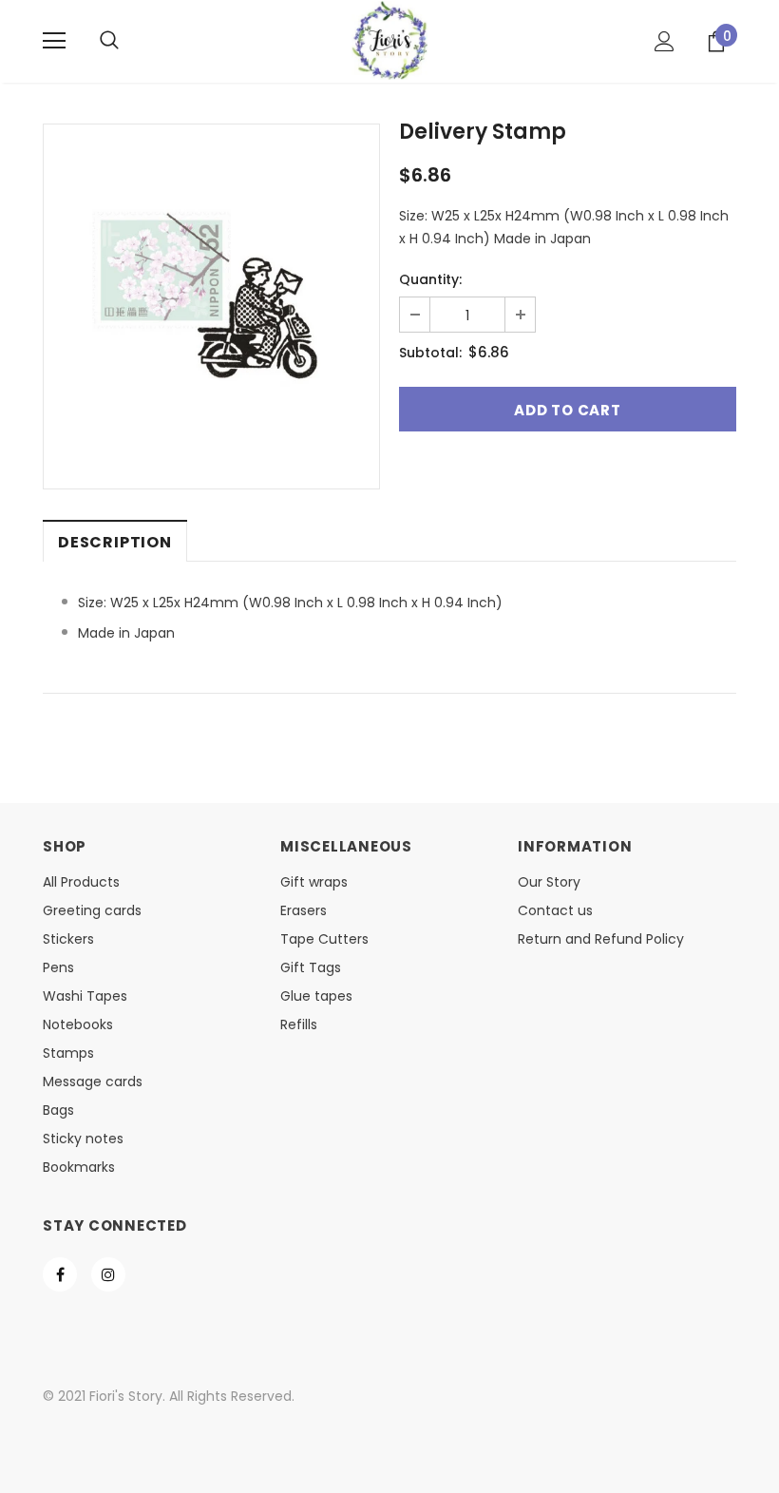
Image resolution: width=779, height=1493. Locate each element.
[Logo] (390, 40)
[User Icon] (664, 41)
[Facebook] (60, 1274)
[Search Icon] (109, 40)
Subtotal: (430, 352)
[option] (211, 292)
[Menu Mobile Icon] (54, 40)
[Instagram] (108, 1274)
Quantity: (430, 279)
